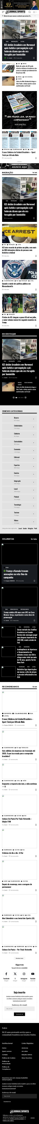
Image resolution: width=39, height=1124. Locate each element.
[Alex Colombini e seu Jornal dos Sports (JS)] (19, 904)
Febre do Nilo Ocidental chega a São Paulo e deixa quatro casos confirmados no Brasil (26, 83)
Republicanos (25, 609)
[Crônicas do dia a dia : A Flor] (19, 838)
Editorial (16, 457)
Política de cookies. (8, 1120)
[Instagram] (24, 976)
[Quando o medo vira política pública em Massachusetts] (19, 269)
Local (22, 41)
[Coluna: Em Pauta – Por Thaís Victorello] (19, 935)
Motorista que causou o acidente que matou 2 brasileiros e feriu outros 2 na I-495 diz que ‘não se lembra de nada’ (18, 16)
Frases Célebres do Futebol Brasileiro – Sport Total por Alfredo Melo (17, 720)
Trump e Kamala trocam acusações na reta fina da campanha (16, 574)
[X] (15, 976)
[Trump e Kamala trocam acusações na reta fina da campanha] (19, 554)
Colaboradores (17, 149)
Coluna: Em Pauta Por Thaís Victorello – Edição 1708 (17, 820)
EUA (7, 41)
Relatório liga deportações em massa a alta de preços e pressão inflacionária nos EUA (27, 673)
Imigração (14, 41)
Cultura (18, 815)
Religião (30, 528)
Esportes (7, 149)
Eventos (16, 473)
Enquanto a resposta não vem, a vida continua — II (19, 785)
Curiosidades (18, 441)
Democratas (14, 609)
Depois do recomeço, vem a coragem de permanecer (17, 885)
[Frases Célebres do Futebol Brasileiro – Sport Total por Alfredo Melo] (19, 139)
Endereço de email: (19, 1005)
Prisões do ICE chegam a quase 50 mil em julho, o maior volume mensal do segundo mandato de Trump (19, 320)
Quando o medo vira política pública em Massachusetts (16, 285)
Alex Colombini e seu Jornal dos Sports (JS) (18, 918)
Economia (17, 449)
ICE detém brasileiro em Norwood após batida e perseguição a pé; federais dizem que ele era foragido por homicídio (19, 49)
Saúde (20, 79)
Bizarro (16, 418)
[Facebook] (6, 976)
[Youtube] (33, 976)
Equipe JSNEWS (10, 581)
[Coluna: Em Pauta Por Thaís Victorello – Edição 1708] (19, 804)
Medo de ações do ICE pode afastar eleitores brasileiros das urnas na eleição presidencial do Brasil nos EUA (26, 69)
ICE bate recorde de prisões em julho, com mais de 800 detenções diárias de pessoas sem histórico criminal (19, 250)
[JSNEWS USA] (15, 12)
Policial (16, 497)
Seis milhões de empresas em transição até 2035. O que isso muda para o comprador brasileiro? (18, 753)
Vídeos (16, 520)
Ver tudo (35, 172)
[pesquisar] (29, 12)
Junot (10, 58)
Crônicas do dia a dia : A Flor (12, 852)
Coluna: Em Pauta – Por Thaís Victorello (17, 949)
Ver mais (35, 687)
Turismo (16, 512)
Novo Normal (28, 76)
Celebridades (18, 425)
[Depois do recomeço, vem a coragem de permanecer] (19, 870)
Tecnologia (17, 504)
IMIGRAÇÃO (7, 173)
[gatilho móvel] (4, 12)
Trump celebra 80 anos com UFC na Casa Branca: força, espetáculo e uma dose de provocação (19, 615)
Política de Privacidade (17, 1119)
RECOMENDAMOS (10, 687)
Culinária (17, 433)
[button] (34, 16)
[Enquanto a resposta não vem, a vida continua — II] (19, 771)
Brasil (25, 63)
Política (36, 528)
